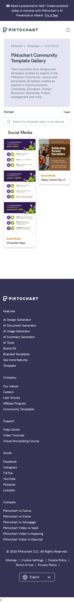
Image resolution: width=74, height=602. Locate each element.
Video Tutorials (13, 435)
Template (9, 365)
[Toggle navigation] (68, 30)
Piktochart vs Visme (17, 516)
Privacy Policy (47, 565)
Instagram (10, 467)
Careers (8, 392)
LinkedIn (9, 490)
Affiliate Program (14, 403)
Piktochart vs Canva (17, 511)
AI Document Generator (19, 325)
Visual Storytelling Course (21, 441)
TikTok (8, 473)
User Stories (11, 398)
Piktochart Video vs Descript (23, 539)
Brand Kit (9, 348)
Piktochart (16, 45)
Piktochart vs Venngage (19, 522)
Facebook (10, 461)
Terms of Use (24, 565)
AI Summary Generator (19, 337)
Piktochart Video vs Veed (20, 528)
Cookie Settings (32, 560)
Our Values (10, 386)
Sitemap (11, 560)
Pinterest (9, 484)
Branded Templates (16, 354)
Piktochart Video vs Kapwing (23, 534)
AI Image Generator (16, 331)
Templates (33, 45)
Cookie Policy (57, 560)
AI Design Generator (17, 320)
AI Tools (8, 343)
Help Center (11, 429)
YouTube (9, 479)
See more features (15, 360)
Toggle (66, 111)
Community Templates (18, 409)
